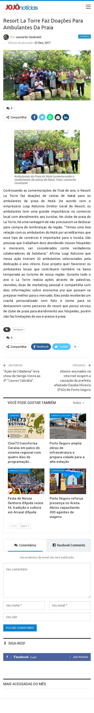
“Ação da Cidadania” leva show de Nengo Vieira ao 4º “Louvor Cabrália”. (21, 375)
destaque (18, 329)
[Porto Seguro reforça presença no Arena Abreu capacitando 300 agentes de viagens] (68, 481)
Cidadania (57, 470)
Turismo (84, 36)
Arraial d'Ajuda (61, 415)
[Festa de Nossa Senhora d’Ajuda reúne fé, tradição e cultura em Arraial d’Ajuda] (26, 481)
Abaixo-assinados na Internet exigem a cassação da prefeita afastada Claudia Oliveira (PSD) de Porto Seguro (72, 380)
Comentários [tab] (27, 545)
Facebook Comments (71, 545)
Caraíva (14, 415)
